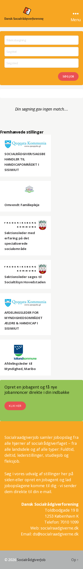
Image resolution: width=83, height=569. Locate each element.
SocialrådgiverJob (31, 559)
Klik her (15, 406)
